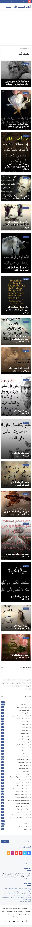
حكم (29, 683)
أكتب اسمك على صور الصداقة (22, 809)
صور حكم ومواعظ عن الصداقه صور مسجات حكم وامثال (17, 166)
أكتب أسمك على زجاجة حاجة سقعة (20, 814)
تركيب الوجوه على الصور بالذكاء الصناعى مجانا (19, 891)
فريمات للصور (26, 721)
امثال (9, 680)
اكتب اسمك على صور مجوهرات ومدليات (19, 800)
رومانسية (23, 683)
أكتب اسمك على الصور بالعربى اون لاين (19, 777)
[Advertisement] (16, 28)
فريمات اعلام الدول (24, 765)
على (8, 683)
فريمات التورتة (26, 727)
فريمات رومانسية (25, 724)
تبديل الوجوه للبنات (25, 713)
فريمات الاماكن (26, 747)
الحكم (19, 680)
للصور (19, 686)
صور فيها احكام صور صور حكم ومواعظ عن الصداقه (17, 82)
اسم (24, 680)
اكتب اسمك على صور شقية (22, 794)
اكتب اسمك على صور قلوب (22, 785)
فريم (28, 686)
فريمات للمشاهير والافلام (23, 744)
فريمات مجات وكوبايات (23, 759)
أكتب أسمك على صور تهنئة (22, 797)
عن (4, 683)
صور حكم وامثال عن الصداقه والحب (20, 454)
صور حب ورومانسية (24, 826)
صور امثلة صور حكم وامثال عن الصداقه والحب (17, 196)
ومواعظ (28, 689)
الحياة (14, 680)
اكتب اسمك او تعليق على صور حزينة (20, 817)
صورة (13, 683)
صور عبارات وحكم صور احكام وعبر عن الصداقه (18, 125)
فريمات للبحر (26, 753)
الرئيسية (27, 48)
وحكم (9, 686)
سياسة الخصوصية (26, 863)
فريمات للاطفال (25, 733)
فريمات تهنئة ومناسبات (24, 756)
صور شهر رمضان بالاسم (23, 707)
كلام (24, 686)
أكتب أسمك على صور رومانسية (21, 782)
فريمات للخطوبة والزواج (23, 762)
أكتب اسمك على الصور (25, 901)
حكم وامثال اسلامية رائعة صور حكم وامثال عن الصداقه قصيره (17, 339)
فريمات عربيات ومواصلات (23, 774)
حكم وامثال (27, 823)
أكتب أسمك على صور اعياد (22, 791)
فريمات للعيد (26, 771)
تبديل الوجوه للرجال (24, 710)
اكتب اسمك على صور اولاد (23, 803)
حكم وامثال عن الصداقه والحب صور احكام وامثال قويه (18, 225)
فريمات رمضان (26, 742)
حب (4, 680)
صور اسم (27, 701)
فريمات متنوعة (26, 730)
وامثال (14, 686)
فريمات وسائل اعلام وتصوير (22, 739)
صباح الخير (27, 829)
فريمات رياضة (26, 750)
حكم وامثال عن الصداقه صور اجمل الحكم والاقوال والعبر (17, 310)
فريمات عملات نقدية (24, 768)
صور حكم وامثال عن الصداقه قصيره (20, 483)
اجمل (28, 680)
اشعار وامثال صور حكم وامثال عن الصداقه (19, 369)
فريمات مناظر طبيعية (24, 736)
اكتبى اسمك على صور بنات (22, 812)
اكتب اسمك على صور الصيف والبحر (20, 715)
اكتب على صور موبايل (24, 779)
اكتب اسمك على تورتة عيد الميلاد (21, 788)
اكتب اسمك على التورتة (23, 718)
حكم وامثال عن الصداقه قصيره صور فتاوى (18, 268)
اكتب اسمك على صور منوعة (22, 806)
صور (18, 683)
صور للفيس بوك (25, 704)
